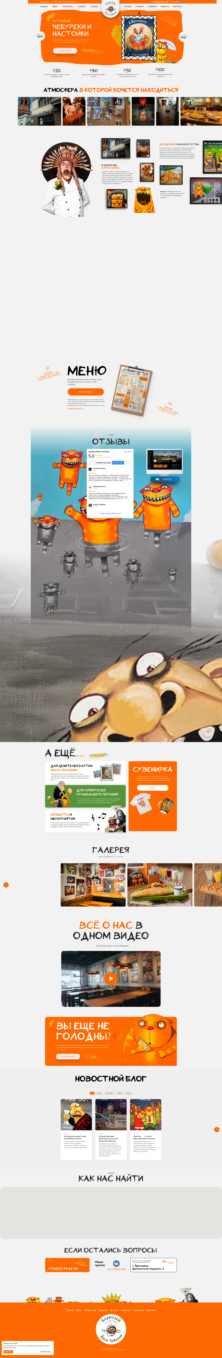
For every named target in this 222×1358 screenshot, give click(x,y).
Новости (103, 1310)
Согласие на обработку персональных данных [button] (111, 1350)
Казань (99, 1093)
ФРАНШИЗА (139, 6)
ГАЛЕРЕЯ (81, 6)
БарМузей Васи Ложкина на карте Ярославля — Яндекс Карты (110, 516)
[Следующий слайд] (216, 884)
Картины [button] (128, 6)
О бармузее (68, 6)
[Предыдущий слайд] (6, 884)
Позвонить (51, 1261)
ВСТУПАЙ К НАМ (117, 1269)
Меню (79, 1310)
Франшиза (125, 1310)
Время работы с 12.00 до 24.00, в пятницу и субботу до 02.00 (142, 1261)
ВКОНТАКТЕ (167, 479)
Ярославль (109, 1093)
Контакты (151, 1310)
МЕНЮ (55, 6)
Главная (44, 6)
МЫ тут (168, 1262)
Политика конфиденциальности (111, 1348)
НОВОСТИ (165, 6)
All (92, 1093)
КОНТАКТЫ (177, 6)
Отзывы (114, 1310)
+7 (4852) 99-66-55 (159, 2)
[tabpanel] (112, 40)
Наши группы (175, 2)
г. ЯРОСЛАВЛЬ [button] (57, 2)
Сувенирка (152, 6)
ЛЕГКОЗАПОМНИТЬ (80, 1264)
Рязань (128, 1093)
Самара (119, 1093)
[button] (65, 51)
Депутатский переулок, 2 (70, 2)
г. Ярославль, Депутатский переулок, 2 (148, 1267)
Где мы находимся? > (76, 408)
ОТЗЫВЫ (94, 6)
